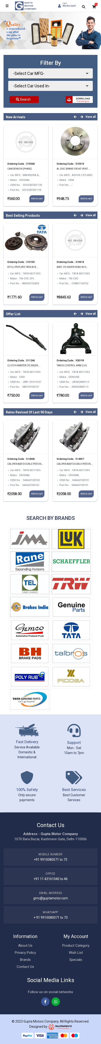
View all (90, 116)
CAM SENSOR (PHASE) (19, 168)
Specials (75, 960)
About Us (25, 945)
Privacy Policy (25, 952)
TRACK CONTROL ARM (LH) (72, 365)
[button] (7, 30)
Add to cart (37, 198)
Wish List (76, 952)
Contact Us (25, 967)
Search (25, 99)
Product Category (75, 945)
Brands (25, 960)
